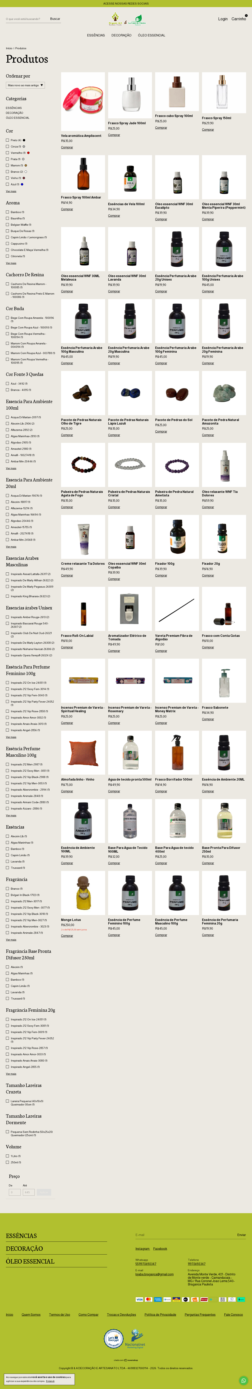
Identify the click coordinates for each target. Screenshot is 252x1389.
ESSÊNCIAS (96, 35)
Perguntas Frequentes (200, 1314)
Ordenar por (18, 75)
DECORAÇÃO (121, 35)
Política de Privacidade (160, 1314)
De (10, 1185)
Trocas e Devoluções (121, 1314)
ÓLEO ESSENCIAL (151, 35)
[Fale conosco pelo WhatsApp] (243, 1380)
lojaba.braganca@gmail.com (154, 1274)
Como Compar (88, 1314)
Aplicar (44, 1192)
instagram (142, 1248)
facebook (160, 1248)
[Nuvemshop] (126, 1360)
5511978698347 (145, 1264)
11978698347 (197, 1264)
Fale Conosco (233, 1314)
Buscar (55, 18)
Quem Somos (31, 1314)
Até (25, 1185)
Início (9, 48)
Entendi (50, 1381)
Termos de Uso (59, 1314)
